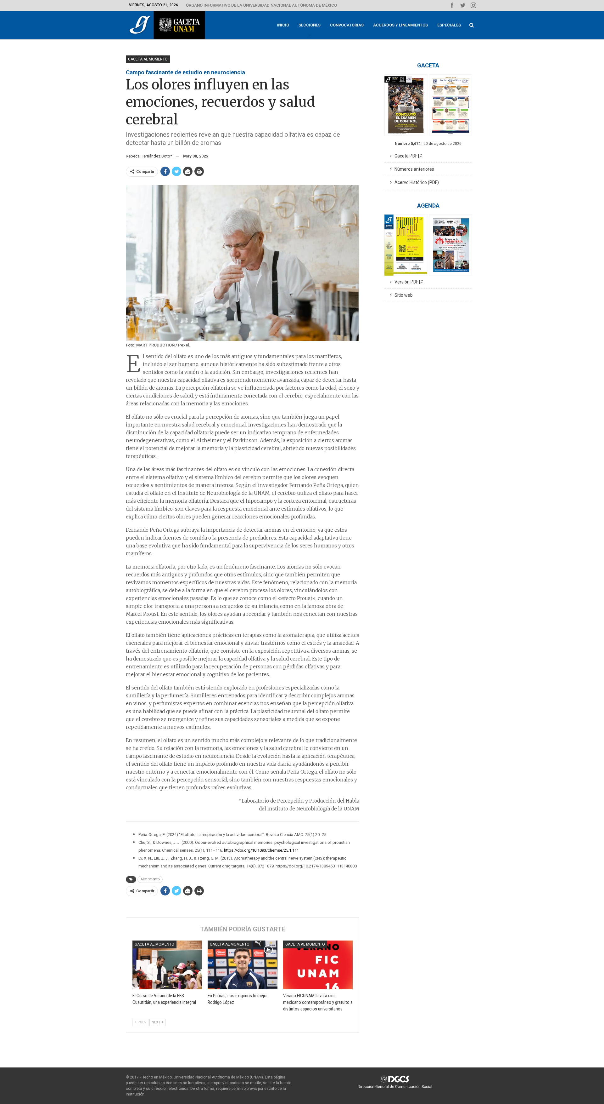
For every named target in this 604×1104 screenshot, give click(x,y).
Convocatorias (347, 25)
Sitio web (402, 295)
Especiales (449, 25)
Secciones (310, 25)
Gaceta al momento (148, 59)
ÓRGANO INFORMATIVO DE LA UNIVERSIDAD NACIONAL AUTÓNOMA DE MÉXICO (261, 5)
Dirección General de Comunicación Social (395, 1086)
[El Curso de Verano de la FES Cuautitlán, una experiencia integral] (167, 965)
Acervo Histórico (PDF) (415, 182)
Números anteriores (413, 169)
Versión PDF (405, 281)
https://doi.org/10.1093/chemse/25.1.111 (261, 850)
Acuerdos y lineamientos (400, 25)
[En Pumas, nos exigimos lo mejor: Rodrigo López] (242, 965)
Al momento (150, 879)
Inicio (283, 25)
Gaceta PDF (405, 155)
